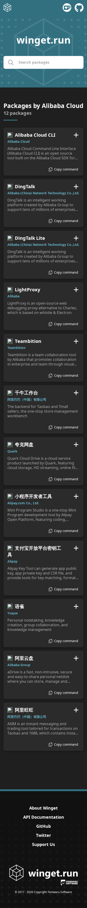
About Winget (43, 808)
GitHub (43, 826)
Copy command (66, 169)
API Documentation (43, 817)
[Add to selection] (76, 135)
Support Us (43, 844)
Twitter (43, 835)
